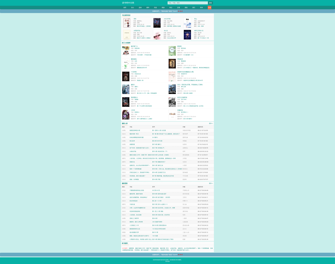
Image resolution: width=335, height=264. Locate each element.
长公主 (166, 30)
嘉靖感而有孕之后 (135, 229)
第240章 (154, 218)
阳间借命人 (134, 97)
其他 (186, 7)
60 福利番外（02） (188, 55)
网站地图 (167, 261)
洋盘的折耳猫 (187, 130)
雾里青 (179, 46)
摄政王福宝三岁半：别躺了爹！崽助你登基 (147, 248)
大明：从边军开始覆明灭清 (137, 208)
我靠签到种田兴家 (135, 130)
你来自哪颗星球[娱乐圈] (137, 137)
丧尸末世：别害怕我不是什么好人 (139, 148)
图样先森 (185, 137)
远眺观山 (185, 148)
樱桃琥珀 (134, 59)
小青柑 (185, 165)
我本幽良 (185, 172)
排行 (193, 7)
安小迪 (185, 204)
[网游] (124, 232)
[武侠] (124, 176)
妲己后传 (132, 141)
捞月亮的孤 (186, 194)
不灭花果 (185, 176)
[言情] (124, 130)
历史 (155, 7)
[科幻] (124, 148)
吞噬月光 (132, 162)
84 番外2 (155, 137)
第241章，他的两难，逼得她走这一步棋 (164, 158)
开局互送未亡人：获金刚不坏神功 (139, 172)
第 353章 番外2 (187, 118)
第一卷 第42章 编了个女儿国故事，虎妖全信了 (166, 134)
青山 (195, 19)
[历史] (124, 190)
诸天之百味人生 (198, 30)
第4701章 (155, 232)
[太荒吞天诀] (127, 30)
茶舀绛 (185, 236)
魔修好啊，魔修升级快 (136, 194)
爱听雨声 (185, 134)
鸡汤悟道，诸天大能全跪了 (137, 176)
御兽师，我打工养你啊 (136, 222)
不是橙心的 (186, 190)
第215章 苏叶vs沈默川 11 (160, 204)
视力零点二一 (184, 112)
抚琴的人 (137, 112)
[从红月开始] (157, 19)
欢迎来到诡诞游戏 (135, 211)
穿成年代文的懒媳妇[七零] (185, 72)
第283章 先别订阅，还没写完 (161, 215)
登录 (209, 7)
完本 (201, 7)
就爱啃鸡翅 (186, 208)
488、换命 (201, 26)
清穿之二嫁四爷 (134, 218)
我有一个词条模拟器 (135, 169)
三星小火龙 (186, 232)
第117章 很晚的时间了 (158, 162)
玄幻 (132, 7)
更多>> (211, 123)
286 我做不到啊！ (157, 222)
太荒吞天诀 (137, 30)
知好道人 (185, 169)
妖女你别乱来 (133, 201)
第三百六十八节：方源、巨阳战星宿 (147, 93)
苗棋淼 (136, 99)
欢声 (184, 151)
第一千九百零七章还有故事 (144, 106)
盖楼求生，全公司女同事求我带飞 (139, 165)
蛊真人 (133, 84)
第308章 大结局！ (188, 93)
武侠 (140, 7)
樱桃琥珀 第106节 (142, 67)
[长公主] (157, 30)
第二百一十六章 (156, 201)
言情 (178, 7)
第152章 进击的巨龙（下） (160, 151)
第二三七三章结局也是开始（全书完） (193, 106)
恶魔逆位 (180, 110)
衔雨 (184, 215)
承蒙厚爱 (132, 144)
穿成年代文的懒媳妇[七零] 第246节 (193, 80)
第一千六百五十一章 (203, 38)
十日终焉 (134, 72)
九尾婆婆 (185, 222)
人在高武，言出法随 (135, 215)
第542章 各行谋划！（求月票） (161, 197)
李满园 (185, 141)
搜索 (210, 3)
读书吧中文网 (128, 3)
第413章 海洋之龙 (157, 165)
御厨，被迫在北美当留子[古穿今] (139, 236)
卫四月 (185, 197)
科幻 (170, 7)
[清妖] (127, 19)
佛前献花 (183, 61)
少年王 (133, 110)
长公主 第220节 (171, 38)
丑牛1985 (183, 99)
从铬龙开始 (133, 151)
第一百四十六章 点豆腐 (159, 130)
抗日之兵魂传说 (182, 97)
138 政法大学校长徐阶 (159, 229)
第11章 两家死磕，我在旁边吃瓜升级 (163, 176)
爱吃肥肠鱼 (186, 155)
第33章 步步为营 (157, 141)
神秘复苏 (180, 59)
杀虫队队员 (138, 74)
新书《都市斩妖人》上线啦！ (145, 118)
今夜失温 (132, 204)
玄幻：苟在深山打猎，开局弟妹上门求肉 (189, 84)
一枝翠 (185, 218)
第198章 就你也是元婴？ (159, 194)
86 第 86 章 (156, 190)
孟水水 (185, 229)
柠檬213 (185, 201)
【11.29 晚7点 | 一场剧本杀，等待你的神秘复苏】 (196, 67)
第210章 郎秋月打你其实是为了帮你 (162, 239)
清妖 (135, 19)
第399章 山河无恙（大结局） (161, 155)
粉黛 (184, 239)
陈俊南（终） (140, 80)
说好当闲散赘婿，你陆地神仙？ (139, 197)
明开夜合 (183, 48)
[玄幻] (124, 134)
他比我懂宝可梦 (134, 232)
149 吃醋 (155, 236)
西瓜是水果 (186, 225)
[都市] (124, 158)
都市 (147, 7)
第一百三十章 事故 (157, 211)
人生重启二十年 (134, 225)
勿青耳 (185, 144)
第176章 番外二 (157, 144)
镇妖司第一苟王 (134, 134)
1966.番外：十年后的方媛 (144, 55)
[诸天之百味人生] (187, 30)
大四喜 (185, 158)
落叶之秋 (183, 86)
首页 (124, 7)
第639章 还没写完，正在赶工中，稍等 (163, 208)
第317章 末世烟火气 (158, 148)
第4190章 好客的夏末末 (159, 225)
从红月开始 (167, 19)
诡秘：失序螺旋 (134, 179)
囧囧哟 (185, 179)
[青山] (187, 19)
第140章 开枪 (156, 179)
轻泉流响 (137, 48)
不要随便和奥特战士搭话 (137, 190)
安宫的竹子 (184, 74)
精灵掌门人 (134, 46)
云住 (136, 61)
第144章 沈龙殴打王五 (159, 172)
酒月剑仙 (185, 211)
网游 (163, 7)
